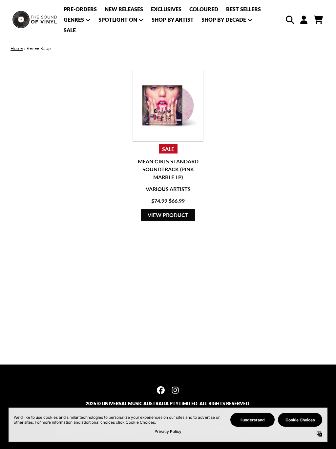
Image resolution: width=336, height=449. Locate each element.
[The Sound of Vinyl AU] (35, 19)
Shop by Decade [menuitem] (223, 19)
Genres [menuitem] (74, 19)
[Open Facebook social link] (161, 390)
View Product (168, 215)
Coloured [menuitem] (203, 9)
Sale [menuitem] (70, 30)
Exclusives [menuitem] (166, 9)
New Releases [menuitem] (124, 9)
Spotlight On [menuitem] (117, 19)
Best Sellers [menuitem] (243, 9)
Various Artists (168, 189)
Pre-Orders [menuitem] (80, 9)
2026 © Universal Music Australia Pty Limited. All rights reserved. (168, 403)
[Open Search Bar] (289, 19)
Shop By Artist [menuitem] (173, 19)
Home (16, 48)
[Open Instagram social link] (175, 390)
